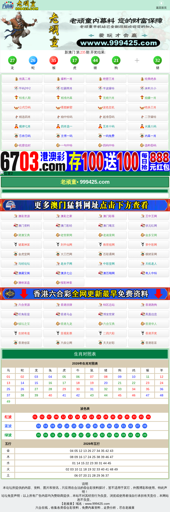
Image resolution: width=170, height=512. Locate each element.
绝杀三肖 (150, 107)
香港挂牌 (66, 304)
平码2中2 (25, 88)
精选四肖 (25, 116)
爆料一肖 (66, 78)
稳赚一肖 (150, 97)
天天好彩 (109, 342)
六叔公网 (66, 342)
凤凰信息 (151, 314)
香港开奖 (151, 333)
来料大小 (150, 88)
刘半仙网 (66, 244)
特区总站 (109, 304)
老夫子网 (66, 263)
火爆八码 (150, 126)
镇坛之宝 (24, 323)
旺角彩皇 (24, 314)
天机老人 (151, 263)
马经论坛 (24, 263)
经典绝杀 (150, 78)
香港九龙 (66, 323)
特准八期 (25, 97)
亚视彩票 (66, 333)
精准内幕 (66, 97)
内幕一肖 (150, 136)
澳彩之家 (66, 216)
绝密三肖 (108, 78)
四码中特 (108, 145)
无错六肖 (108, 97)
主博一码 (66, 136)
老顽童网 (109, 235)
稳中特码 (66, 116)
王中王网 (151, 216)
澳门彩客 (109, 216)
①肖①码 (25, 136)
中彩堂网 (109, 263)
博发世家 (109, 314)
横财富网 (151, 254)
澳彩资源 (24, 216)
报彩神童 (66, 282)
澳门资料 (24, 225)
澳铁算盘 (24, 282)
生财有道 (24, 333)
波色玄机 (108, 107)
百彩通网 (109, 254)
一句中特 (66, 145)
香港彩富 (151, 342)
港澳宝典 (24, 235)
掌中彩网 (151, 244)
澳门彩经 (66, 225)
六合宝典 (109, 323)
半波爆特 (108, 88)
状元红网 (151, 225)
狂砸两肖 (66, 88)
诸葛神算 (24, 244)
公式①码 (25, 107)
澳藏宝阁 (24, 273)
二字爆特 (150, 116)
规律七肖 (25, 126)
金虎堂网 (24, 254)
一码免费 (108, 136)
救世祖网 (109, 244)
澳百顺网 (109, 273)
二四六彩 (109, 333)
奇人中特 (151, 273)
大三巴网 (66, 254)
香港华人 (151, 323)
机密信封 (25, 145)
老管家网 (66, 235)
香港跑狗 (151, 304)
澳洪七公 (66, 273)
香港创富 (24, 342)
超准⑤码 (108, 116)
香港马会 (66, 314)
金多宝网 (151, 235)
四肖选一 (66, 126)
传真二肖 (25, 78)
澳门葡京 (109, 225)
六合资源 (24, 304)
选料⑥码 (150, 145)
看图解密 (66, 107)
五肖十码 (108, 126)
